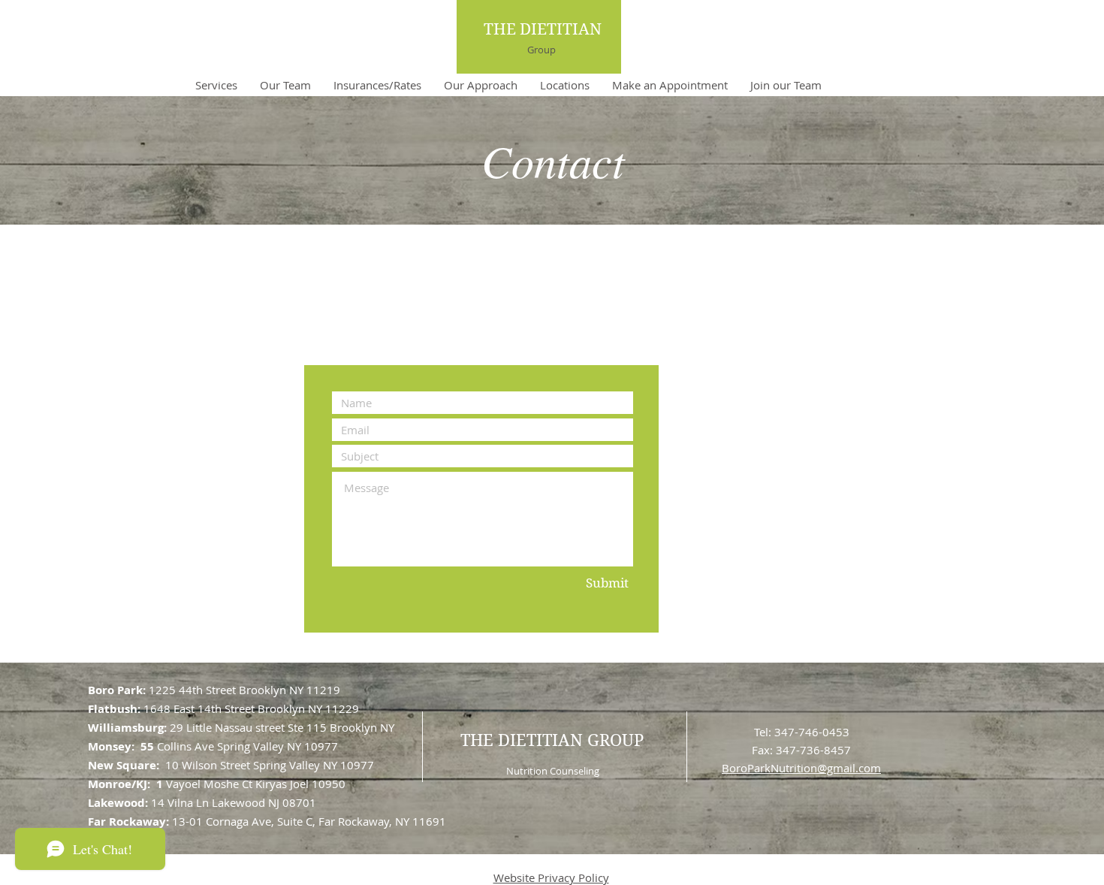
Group (541, 49)
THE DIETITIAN (543, 29)
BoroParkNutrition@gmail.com (801, 767)
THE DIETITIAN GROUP (552, 740)
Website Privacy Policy (551, 877)
